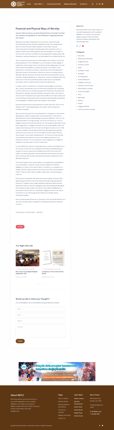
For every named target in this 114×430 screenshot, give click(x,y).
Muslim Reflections (84, 79)
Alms (79, 94)
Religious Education (70, 4)
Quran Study (78, 407)
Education (81, 56)
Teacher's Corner (83, 65)
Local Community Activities (26, 269)
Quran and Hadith (83, 91)
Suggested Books (83, 106)
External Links (78, 416)
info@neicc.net (96, 411)
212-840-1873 (96, 414)
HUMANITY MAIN (83, 70)
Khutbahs (81, 73)
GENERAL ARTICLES (84, 82)
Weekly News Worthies (85, 59)
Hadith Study (78, 413)
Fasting (80, 100)
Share (21, 226)
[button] (37, 283)
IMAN (79, 67)
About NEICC (38, 4)
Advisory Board (63, 401)
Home (29, 4)
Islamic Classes (79, 398)
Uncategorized (83, 76)
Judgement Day (83, 62)
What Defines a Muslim (85, 88)
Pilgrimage (81, 97)
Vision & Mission (63, 398)
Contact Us (83, 4)
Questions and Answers (85, 85)
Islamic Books (78, 410)
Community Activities (54, 4)
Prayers (80, 103)
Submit (20, 341)
